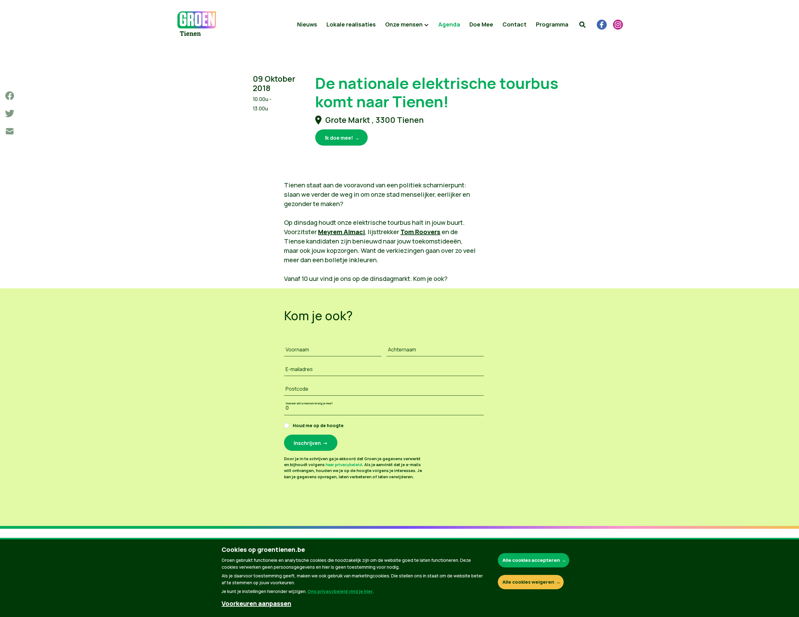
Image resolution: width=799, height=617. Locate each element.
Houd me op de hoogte (318, 425)
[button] (582, 24)
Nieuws (307, 24)
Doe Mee (481, 24)
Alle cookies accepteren (531, 560)
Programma (552, 24)
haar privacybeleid (344, 464)
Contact (514, 24)
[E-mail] (9, 131)
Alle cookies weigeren (528, 582)
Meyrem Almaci (341, 232)
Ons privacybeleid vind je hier (340, 591)
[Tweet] (9, 113)
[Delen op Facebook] (9, 95)
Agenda (449, 24)
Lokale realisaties (351, 24)
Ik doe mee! (339, 137)
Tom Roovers (420, 232)
